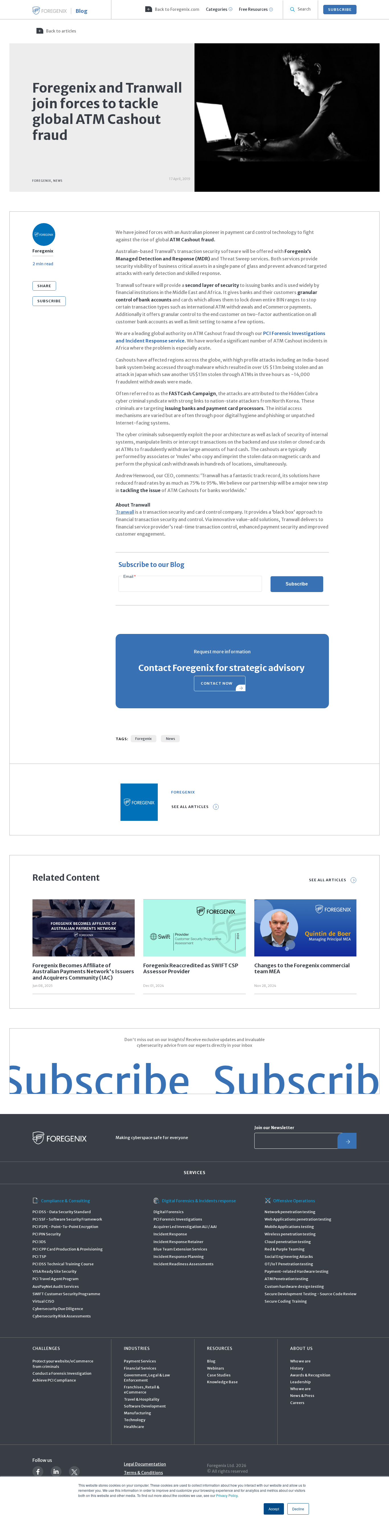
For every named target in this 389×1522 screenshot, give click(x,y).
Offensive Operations (294, 1200)
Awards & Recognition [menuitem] (310, 1375)
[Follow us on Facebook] (37, 1471)
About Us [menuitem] (301, 1348)
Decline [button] (298, 1508)
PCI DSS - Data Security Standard (61, 1211)
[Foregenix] (49, 11)
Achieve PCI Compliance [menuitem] (54, 1380)
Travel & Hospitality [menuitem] (141, 1399)
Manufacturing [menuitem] (137, 1413)
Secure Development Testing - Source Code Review (311, 1294)
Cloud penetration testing (288, 1241)
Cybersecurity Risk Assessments (61, 1316)
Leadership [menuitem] (300, 1382)
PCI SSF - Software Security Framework (67, 1219)
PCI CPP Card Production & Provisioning (67, 1249)
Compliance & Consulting (65, 1200)
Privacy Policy (227, 1495)
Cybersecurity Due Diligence (57, 1308)
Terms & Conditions (143, 1472)
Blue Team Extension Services (180, 1249)
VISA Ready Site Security (54, 1271)
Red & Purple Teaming (285, 1249)
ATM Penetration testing (286, 1278)
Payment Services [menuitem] (140, 1361)
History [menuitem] (296, 1368)
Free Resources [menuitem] (253, 9)
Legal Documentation (145, 1464)
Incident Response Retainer (178, 1241)
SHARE (44, 285)
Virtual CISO (43, 1301)
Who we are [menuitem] (300, 1361)
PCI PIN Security (46, 1234)
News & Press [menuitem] (302, 1395)
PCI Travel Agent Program (55, 1278)
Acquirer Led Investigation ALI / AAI (185, 1226)
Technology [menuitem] (134, 1419)
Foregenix (143, 738)
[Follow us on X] (74, 1471)
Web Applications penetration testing (298, 1219)
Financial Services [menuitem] (140, 1368)
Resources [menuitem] (219, 1348)
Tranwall (125, 512)
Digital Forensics (168, 1211)
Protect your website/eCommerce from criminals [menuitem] (62, 1364)
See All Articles (190, 806)
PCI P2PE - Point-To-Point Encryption (65, 1226)
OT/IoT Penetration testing (289, 1264)
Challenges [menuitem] (46, 1348)
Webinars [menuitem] (215, 1368)
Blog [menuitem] (211, 1361)
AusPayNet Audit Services (55, 1286)
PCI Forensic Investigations (177, 1219)
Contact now (216, 683)
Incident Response (170, 1234)
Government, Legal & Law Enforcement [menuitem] (147, 1378)
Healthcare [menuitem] (134, 1426)
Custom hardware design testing (294, 1286)
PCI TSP (39, 1256)
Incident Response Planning (178, 1256)
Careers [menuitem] (297, 1402)
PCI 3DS (39, 1241)
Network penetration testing (290, 1211)
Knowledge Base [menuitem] (222, 1382)
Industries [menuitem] (137, 1348)
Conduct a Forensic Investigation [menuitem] (61, 1373)
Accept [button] (274, 1508)
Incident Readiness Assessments (183, 1264)
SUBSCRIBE (340, 9)
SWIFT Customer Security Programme (66, 1294)
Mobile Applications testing (289, 1226)
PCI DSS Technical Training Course (63, 1264)
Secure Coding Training (286, 1301)
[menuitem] (172, 9)
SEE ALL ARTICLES (327, 880)
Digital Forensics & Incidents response (199, 1200)
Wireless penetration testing (290, 1234)
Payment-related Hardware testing (297, 1271)
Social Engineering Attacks (289, 1256)
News (170, 738)
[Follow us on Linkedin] (56, 1471)
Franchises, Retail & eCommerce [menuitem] (141, 1390)
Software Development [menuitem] (145, 1406)
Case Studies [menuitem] (219, 1375)
